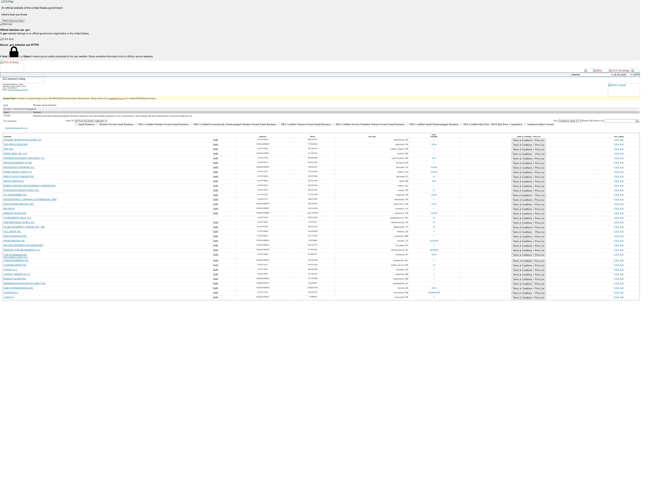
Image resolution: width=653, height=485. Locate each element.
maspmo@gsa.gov (117, 98)
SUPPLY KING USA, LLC (15, 153)
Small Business (86, 124)
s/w (434, 190)
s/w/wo (434, 144)
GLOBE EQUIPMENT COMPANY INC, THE (24, 227)
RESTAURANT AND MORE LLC (19, 167)
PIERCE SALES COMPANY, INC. (19, 176)
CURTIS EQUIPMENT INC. (16, 260)
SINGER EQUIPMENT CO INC (18, 162)
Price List (540, 154)
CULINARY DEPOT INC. (15, 265)
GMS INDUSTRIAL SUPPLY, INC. (19, 222)
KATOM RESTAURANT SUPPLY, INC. (21, 190)
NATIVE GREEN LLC (14, 181)
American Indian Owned (540, 124)
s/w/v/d (434, 194)
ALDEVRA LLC (11, 292)
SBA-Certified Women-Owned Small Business (163, 124)
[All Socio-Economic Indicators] (314, 121)
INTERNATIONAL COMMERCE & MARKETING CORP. (30, 199)
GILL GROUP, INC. (12, 231)
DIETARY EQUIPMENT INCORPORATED (23, 245)
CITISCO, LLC (10, 269)
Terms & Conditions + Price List (528, 140)
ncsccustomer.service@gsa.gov (18, 90)
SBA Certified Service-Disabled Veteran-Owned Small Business (370, 124)
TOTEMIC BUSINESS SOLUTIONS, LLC (23, 139)
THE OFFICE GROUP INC (16, 144)
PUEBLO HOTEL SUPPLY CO (18, 172)
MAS (5, 105)
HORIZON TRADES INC (15, 213)
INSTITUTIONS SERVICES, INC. (19, 204)
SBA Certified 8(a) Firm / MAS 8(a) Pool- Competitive (492, 124)
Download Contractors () (16, 128)
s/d (434, 217)
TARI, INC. (9, 149)
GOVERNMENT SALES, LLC (17, 217)
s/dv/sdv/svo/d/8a (434, 292)
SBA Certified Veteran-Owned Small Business (305, 124)
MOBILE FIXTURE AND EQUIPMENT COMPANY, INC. (30, 185)
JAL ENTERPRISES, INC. (15, 195)
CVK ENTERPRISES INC (15, 255)
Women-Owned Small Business (116, 124)
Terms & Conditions (522, 154)
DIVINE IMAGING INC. (15, 240)
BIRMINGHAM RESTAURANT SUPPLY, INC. (25, 283)
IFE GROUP (9, 208)
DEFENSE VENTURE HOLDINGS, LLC (22, 250)
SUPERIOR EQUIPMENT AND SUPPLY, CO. (24, 158)
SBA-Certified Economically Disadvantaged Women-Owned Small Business (234, 124)
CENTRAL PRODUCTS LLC (17, 274)
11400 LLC (9, 297)
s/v (434, 176)
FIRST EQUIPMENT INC (15, 236)
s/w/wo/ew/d (434, 240)
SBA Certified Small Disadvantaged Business (433, 124)
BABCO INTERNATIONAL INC (18, 288)
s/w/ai (434, 181)
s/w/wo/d (434, 167)
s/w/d (434, 158)
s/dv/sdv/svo (434, 249)
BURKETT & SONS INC (15, 279)
